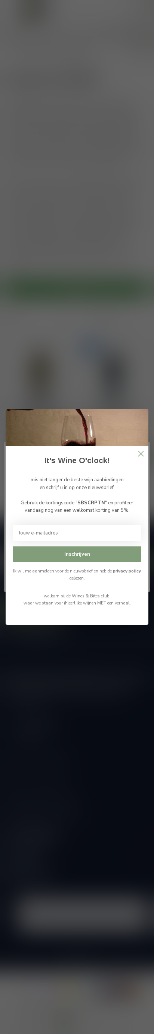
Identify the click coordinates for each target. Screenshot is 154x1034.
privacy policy (127, 571)
